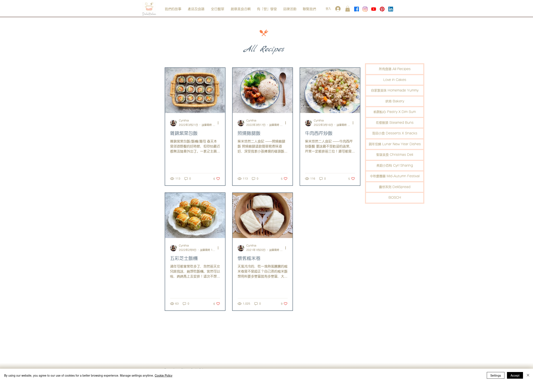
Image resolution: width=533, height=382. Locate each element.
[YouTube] (373, 9)
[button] (196, 9)
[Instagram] (365, 9)
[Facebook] (356, 9)
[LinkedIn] (390, 9)
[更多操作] (219, 122)
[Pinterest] (382, 9)
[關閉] (528, 375)
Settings (495, 375)
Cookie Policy (163, 375)
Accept (515, 375)
